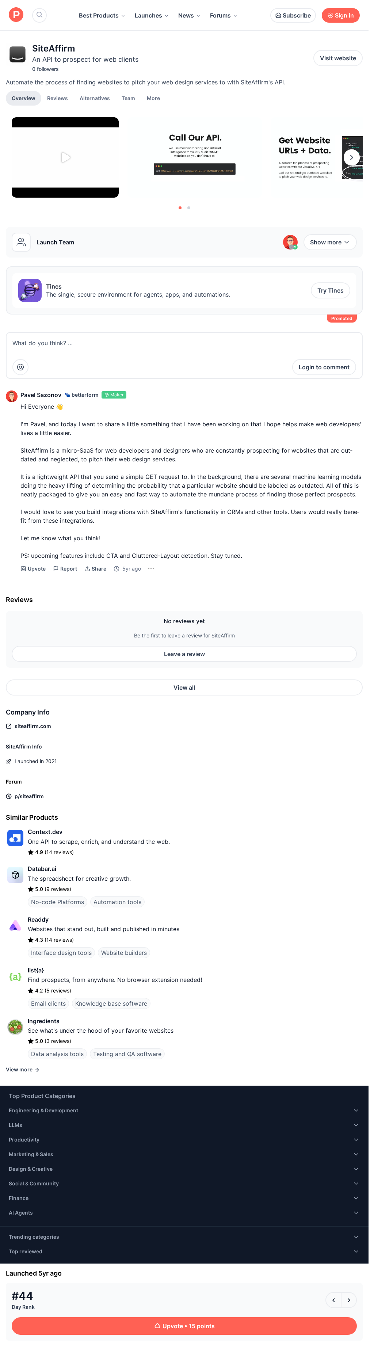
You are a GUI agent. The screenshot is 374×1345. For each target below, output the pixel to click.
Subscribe (297, 15)
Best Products (99, 15)
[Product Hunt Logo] (16, 15)
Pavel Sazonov (40, 395)
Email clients (48, 1003)
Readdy (38, 919)
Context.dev (45, 831)
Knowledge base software (111, 1003)
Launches (148, 15)
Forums (220, 15)
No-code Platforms (57, 902)
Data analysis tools (57, 1054)
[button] (153, 98)
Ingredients (44, 1021)
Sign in (344, 15)
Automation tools (117, 902)
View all (184, 687)
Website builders (124, 952)
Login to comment (324, 367)
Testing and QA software (127, 1054)
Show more (325, 242)
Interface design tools (61, 952)
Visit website (338, 58)
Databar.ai (42, 868)
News (186, 15)
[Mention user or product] (20, 367)
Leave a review (184, 654)
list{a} (36, 970)
